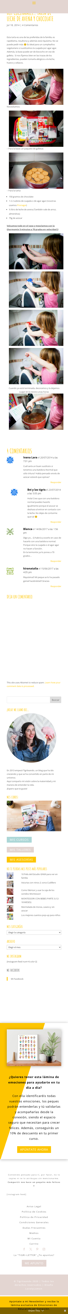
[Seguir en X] (30, 1249)
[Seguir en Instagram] (44, 1249)
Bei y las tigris (36, 489)
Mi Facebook (13, 970)
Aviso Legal (34, 1206)
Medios (34, 1233)
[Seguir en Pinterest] (37, 1249)
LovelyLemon (33, 1288)
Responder (56, 482)
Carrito (34, 1243)
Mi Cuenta (34, 1238)
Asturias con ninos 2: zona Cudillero (38, 882)
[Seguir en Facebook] (24, 1249)
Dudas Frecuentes (34, 1227)
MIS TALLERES (20, 850)
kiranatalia (30, 568)
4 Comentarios (30, 25)
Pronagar (21, 205)
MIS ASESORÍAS (21, 860)
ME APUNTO (34, 1263)
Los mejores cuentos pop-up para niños (40, 915)
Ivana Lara (30, 457)
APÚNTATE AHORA (34, 1149)
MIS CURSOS (19, 840)
